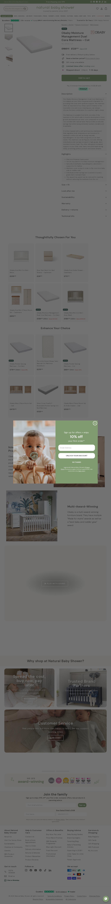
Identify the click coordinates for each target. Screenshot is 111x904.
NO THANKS (76, 462)
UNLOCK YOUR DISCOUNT (76, 456)
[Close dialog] (95, 423)
